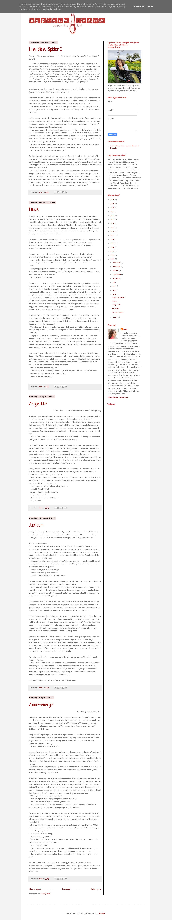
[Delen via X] (60, 192)
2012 (112, 255)
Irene (125, 329)
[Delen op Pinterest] (65, 192)
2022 (112, 216)
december (117, 263)
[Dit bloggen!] (58, 192)
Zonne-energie (41, 705)
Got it (150, 7)
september (117, 275)
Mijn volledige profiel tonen (118, 397)
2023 (112, 212)
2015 (112, 243)
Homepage (66, 889)
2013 (112, 251)
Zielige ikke (38, 404)
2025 (112, 204)
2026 (112, 200)
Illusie (34, 209)
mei (114, 290)
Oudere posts (95, 889)
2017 (112, 235)
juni (114, 286)
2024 (112, 208)
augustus (116, 279)
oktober (116, 271)
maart (115, 317)
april (115, 294)
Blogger (102, 913)
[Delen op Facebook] (63, 192)
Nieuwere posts (35, 889)
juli (114, 282)
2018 (112, 232)
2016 (112, 239)
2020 (112, 224)
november (117, 267)
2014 (112, 247)
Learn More (138, 7)
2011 (112, 259)
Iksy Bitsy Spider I (45, 49)
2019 (112, 227)
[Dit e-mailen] (55, 192)
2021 (112, 220)
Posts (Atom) (45, 894)
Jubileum (36, 525)
